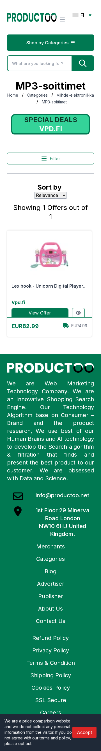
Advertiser (50, 583)
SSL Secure (50, 700)
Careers (50, 712)
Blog (50, 571)
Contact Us (50, 621)
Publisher (50, 596)
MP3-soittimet (54, 101)
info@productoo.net (62, 495)
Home (12, 95)
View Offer (40, 313)
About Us (50, 608)
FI (82, 15)
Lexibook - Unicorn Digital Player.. (48, 286)
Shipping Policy (50, 675)
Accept (84, 732)
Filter (55, 158)
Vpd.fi (18, 302)
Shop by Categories (47, 42)
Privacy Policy (50, 650)
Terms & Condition (50, 662)
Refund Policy (50, 638)
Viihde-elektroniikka (75, 95)
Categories (37, 95)
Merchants (50, 546)
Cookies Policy (50, 687)
